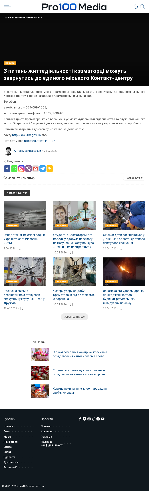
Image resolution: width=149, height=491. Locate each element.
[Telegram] (42, 168)
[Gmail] (35, 168)
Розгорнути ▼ (134, 177)
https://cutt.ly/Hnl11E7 (39, 141)
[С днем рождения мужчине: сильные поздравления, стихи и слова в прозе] (40, 373)
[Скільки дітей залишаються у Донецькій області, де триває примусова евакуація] (124, 215)
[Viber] (28, 168)
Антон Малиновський (27, 151)
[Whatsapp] (14, 168)
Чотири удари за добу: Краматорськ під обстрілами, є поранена (73, 295)
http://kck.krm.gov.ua (26, 135)
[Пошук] (141, 6)
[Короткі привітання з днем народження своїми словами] (40, 391)
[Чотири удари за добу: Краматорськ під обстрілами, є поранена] (74, 271)
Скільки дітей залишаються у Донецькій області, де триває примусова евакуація (124, 239)
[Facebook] (7, 168)
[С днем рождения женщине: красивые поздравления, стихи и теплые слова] (40, 354)
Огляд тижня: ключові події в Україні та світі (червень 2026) (24, 239)
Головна (8, 17)
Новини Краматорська (27, 17)
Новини (10, 63)
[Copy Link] (50, 168)
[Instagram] (21, 168)
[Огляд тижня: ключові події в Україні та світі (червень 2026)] (25, 215)
